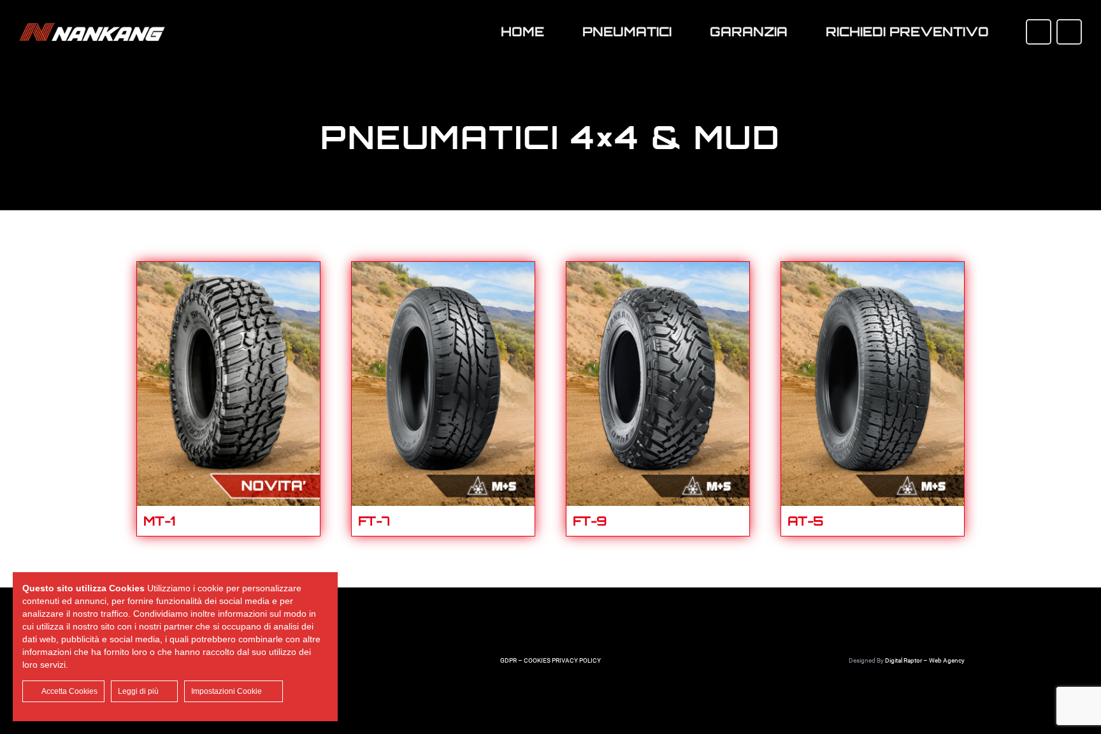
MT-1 (159, 521)
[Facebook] (1038, 32)
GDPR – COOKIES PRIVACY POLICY (550, 660)
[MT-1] (228, 271)
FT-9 (590, 521)
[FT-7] (443, 271)
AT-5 (806, 521)
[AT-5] (872, 271)
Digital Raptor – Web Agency (925, 660)
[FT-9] (657, 271)
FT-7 (374, 521)
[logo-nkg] (92, 32)
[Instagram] (1069, 32)
